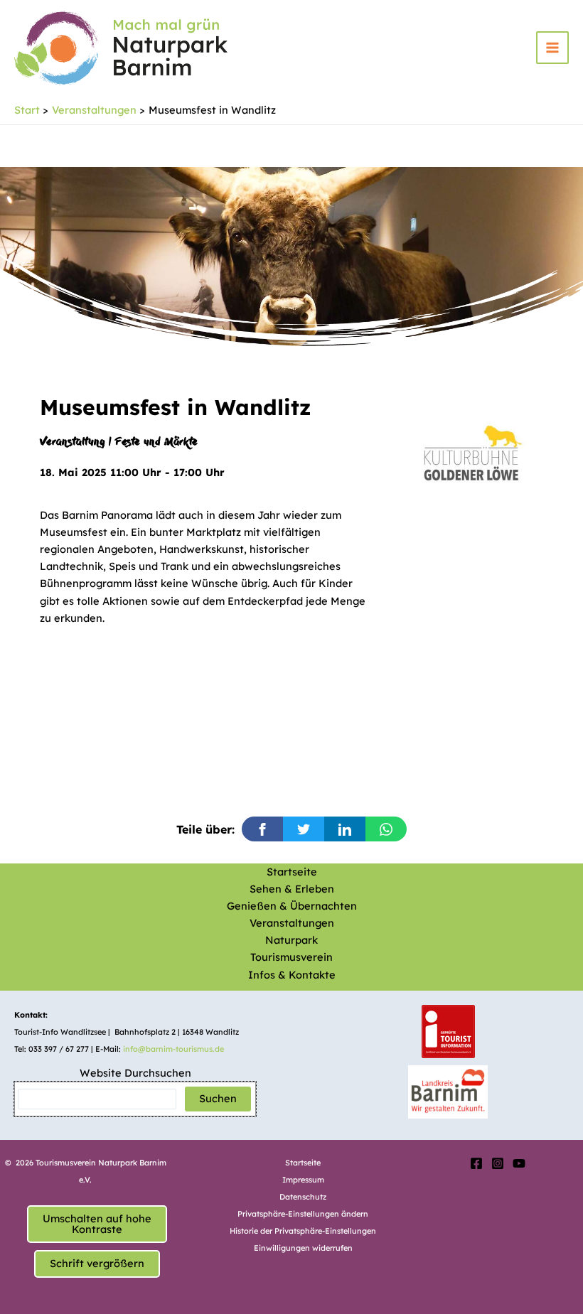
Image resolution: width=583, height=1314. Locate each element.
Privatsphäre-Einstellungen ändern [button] (302, 1214)
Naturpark (291, 940)
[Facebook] (476, 1163)
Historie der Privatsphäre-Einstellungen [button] (303, 1231)
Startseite (292, 871)
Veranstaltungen (292, 923)
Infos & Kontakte (292, 974)
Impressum (303, 1180)
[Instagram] (497, 1163)
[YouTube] (519, 1163)
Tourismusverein (291, 957)
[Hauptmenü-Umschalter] (552, 47)
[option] (472, 450)
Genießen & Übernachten (292, 905)
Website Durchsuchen (135, 1072)
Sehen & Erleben (292, 888)
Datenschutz (302, 1197)
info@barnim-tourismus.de (173, 1049)
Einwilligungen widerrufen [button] (303, 1248)
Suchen (218, 1098)
